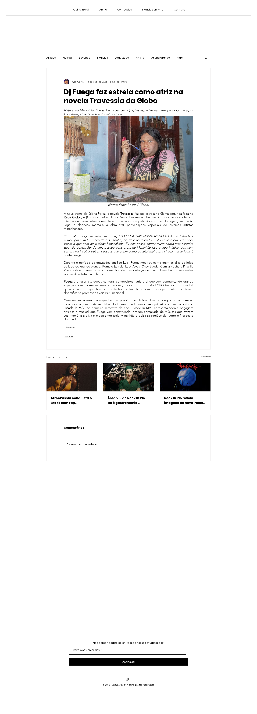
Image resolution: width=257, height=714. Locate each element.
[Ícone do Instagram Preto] (127, 679)
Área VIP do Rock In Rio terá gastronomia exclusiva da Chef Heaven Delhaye (126, 400)
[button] (206, 57)
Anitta (140, 57)
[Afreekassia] (72, 377)
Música (67, 57)
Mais (180, 57)
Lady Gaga (122, 57)
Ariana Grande (160, 57)
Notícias (102, 57)
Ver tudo (206, 356)
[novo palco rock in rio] (185, 377)
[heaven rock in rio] (128, 377)
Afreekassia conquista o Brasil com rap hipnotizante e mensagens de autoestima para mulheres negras (71, 400)
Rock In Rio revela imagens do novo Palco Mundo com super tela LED (183, 400)
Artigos (51, 57)
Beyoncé (84, 57)
